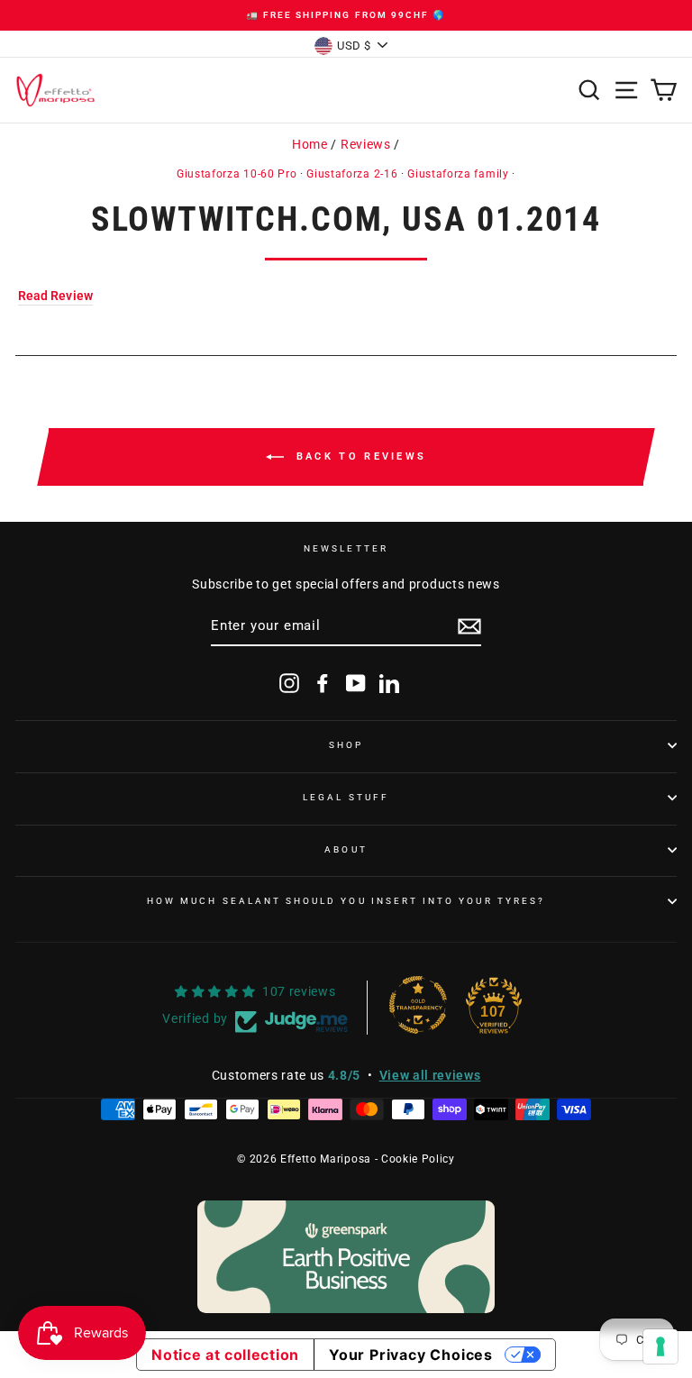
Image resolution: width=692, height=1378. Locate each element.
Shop (346, 745)
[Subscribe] (469, 626)
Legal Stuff (346, 797)
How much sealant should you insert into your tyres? (346, 901)
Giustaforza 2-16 (351, 174)
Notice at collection (225, 1355)
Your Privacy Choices (411, 1355)
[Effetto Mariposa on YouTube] (356, 683)
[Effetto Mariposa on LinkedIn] (389, 683)
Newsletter (346, 548)
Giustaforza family (457, 174)
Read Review (56, 295)
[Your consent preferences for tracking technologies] (660, 1346)
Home (310, 144)
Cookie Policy (418, 1159)
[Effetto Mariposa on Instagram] (289, 683)
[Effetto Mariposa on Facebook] (322, 683)
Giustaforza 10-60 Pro (236, 174)
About (345, 849)
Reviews (366, 144)
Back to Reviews (359, 456)
